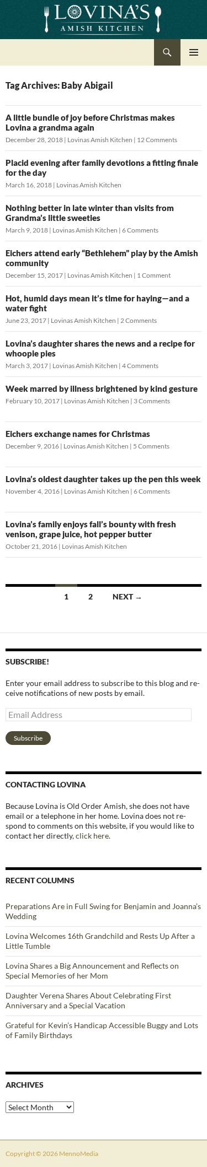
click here (92, 835)
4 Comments (140, 365)
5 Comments (151, 446)
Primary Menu (194, 52)
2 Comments (138, 320)
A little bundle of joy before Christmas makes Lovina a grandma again (90, 122)
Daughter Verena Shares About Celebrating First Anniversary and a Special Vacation (88, 1000)
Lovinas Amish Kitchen (99, 140)
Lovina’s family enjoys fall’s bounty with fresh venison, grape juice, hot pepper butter (91, 529)
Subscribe (28, 738)
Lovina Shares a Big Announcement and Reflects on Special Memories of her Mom (92, 970)
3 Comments (152, 401)
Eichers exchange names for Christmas (78, 434)
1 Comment (154, 275)
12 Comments (157, 140)
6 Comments (140, 230)
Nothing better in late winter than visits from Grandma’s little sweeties (90, 213)
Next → (127, 596)
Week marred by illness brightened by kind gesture (102, 388)
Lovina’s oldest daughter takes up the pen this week (103, 479)
